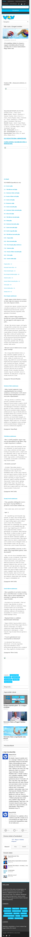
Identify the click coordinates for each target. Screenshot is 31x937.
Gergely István (15, 677)
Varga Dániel (16, 908)
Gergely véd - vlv (8, 291)
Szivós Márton (8, 679)
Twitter (21, 4)
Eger (25, 926)
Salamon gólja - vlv (8, 277)
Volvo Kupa (23, 913)
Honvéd (14, 928)
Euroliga (18, 915)
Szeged (4, 928)
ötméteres (24, 911)
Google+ (24, 4)
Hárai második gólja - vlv (10, 271)
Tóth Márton (16, 679)
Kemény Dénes (8, 913)
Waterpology (5, 926)
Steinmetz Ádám (14, 675)
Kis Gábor (10, 918)
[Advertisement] (15, 65)
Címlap (4, 1)
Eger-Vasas (24, 915)
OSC (11, 928)
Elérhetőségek (13, 3)
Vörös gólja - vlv (7, 284)
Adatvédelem (11, 1)
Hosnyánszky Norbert (9, 915)
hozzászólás (7, 40)
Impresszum (5, 3)
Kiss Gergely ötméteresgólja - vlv (11, 274)
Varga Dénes (8, 908)
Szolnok (7, 928)
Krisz (10, 812)
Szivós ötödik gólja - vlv (9, 288)
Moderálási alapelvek (21, 1)
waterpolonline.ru (11, 926)
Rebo (10, 754)
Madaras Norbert (16, 911)
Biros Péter (16, 913)
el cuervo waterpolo (20, 926)
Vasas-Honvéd (8, 681)
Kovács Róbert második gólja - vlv (12, 281)
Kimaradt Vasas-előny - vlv (10, 267)
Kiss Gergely (8, 677)
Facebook (19, 4)
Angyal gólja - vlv (8, 264)
